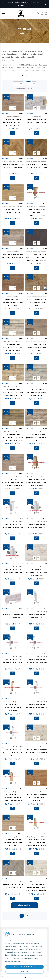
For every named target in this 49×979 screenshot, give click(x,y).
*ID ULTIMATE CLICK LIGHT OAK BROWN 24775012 (36, 346)
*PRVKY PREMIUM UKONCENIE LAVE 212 (36, 660)
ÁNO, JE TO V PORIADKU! (24, 967)
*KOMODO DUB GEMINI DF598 (13, 210)
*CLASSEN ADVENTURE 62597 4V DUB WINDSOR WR (12, 481)
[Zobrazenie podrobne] (34, 83)
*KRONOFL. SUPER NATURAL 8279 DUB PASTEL (12, 841)
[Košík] (46, 13)
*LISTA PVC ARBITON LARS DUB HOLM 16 (36, 119)
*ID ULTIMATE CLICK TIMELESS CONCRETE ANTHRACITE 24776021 (36, 256)
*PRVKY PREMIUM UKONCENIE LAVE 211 (12, 660)
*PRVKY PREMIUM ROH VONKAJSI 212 (12, 570)
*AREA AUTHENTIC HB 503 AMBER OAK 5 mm (36, 165)
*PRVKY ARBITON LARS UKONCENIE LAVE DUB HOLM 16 (12, 796)
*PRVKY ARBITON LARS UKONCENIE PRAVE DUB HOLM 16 (36, 841)
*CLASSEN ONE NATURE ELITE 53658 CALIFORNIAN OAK (13, 391)
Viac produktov (24, 905)
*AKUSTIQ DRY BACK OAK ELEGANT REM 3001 (36, 301)
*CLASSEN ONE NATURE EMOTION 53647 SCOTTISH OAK (36, 886)
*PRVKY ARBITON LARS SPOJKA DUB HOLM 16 (13, 706)
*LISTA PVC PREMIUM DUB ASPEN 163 (13, 615)
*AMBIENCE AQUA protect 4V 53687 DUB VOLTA (36, 436)
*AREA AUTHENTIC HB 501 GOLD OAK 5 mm (13, 165)
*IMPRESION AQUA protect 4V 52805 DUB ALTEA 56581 (12, 301)
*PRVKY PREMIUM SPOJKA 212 (36, 615)
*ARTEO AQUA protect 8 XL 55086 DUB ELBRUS (36, 796)
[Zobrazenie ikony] (28, 83)
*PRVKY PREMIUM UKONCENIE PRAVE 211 (36, 705)
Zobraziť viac (25, 76)
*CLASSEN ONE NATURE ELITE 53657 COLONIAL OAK (13, 346)
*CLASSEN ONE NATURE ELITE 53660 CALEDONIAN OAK (13, 436)
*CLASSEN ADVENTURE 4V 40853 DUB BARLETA (36, 571)
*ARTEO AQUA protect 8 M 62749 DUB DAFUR (36, 750)
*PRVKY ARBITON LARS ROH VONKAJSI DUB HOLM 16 (36, 481)
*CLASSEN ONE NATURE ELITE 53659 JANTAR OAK (36, 391)
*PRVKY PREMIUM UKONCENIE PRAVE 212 (12, 751)
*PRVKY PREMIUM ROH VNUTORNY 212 (12, 525)
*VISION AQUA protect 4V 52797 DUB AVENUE (13, 255)
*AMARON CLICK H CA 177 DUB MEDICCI (13, 885)
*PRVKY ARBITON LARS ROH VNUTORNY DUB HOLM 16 (36, 212)
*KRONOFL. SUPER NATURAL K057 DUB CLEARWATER (12, 121)
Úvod (22, 33)
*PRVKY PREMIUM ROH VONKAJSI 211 (36, 525)
